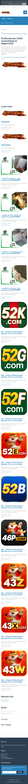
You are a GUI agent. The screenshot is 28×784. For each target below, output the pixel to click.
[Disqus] (14, 86)
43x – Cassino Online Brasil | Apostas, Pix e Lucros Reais (12, 637)
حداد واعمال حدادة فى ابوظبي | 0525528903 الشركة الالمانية (11, 216)
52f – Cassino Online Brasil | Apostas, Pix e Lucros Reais (12, 420)
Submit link (14, 6)
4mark (18, 779)
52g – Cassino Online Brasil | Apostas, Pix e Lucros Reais (12, 376)
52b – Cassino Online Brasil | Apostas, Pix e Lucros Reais (12, 507)
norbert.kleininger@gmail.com (7, 758)
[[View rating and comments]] (6, 127)
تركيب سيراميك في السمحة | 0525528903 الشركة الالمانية (10, 179)
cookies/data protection (14, 4)
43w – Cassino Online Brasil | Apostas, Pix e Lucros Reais (12, 681)
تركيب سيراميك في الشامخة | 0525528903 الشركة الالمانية (11, 289)
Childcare (7, 699)
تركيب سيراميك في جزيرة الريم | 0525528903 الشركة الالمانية (12, 252)
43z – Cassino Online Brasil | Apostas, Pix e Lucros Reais (12, 594)
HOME (3, 18)
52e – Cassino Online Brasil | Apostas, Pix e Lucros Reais (12, 463)
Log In (9, 6)
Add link (9, 18)
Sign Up (3, 6)
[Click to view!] (14, 64)
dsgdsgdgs (5, 122)
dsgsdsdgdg (5, 145)
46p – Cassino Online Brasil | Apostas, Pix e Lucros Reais (12, 550)
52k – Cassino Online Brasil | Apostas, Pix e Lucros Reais (12, 333)
